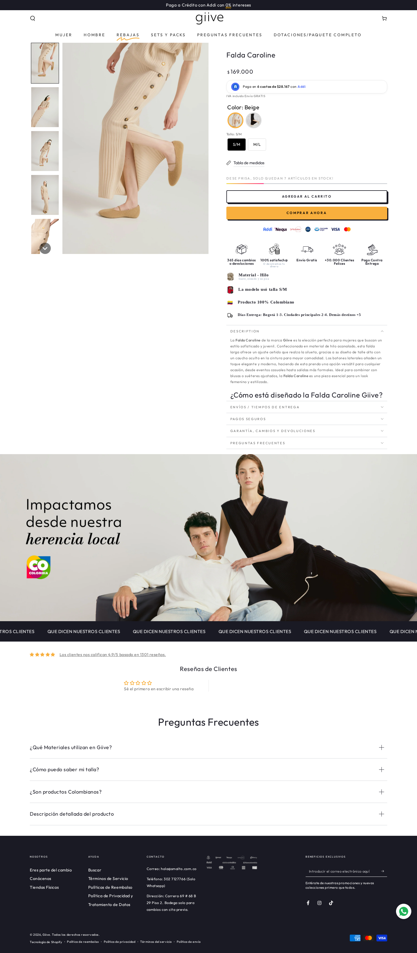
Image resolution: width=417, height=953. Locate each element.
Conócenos (40, 878)
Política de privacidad (120, 942)
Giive (46, 935)
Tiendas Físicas (44, 887)
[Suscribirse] (384, 871)
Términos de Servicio (108, 878)
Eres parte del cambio (51, 870)
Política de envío (189, 942)
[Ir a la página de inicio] (208, 18)
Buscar (94, 870)
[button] (32, 18)
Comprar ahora (307, 213)
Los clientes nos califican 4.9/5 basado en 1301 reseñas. (113, 654)
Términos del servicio (156, 942)
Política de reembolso (83, 942)
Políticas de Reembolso (110, 887)
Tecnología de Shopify (46, 942)
